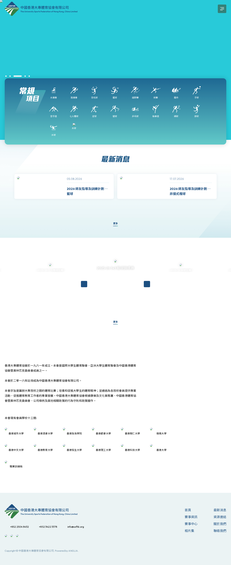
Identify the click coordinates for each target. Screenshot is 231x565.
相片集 (189, 531)
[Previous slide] (8, 192)
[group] (64, 186)
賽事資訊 (191, 517)
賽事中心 (191, 524)
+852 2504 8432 (19, 526)
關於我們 (220, 524)
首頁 (188, 510)
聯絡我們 (220, 531)
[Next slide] (223, 192)
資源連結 (220, 517)
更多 (115, 223)
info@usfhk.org (76, 526)
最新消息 (220, 510)
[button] (6, 76)
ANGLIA (73, 550)
